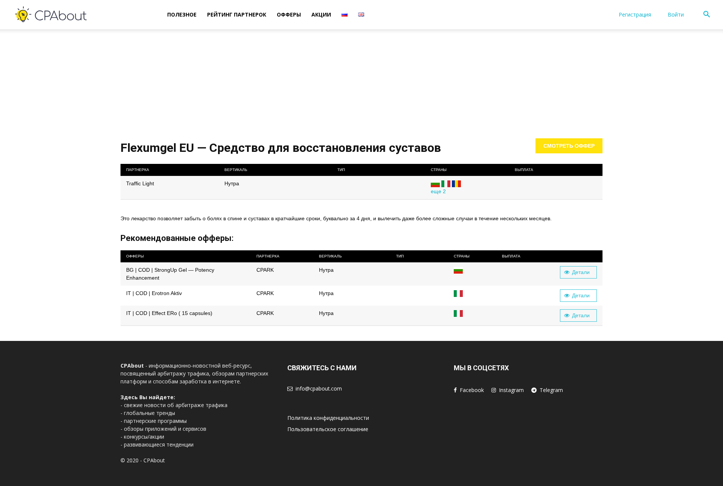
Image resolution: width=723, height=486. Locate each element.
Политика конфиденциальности (328, 417)
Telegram (551, 390)
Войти (676, 14)
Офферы (289, 14)
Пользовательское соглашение (327, 429)
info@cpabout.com (319, 388)
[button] (706, 15)
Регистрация (635, 14)
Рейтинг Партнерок (236, 14)
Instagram (511, 390)
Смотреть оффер (569, 146)
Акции (321, 14)
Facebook (472, 390)
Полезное (182, 14)
